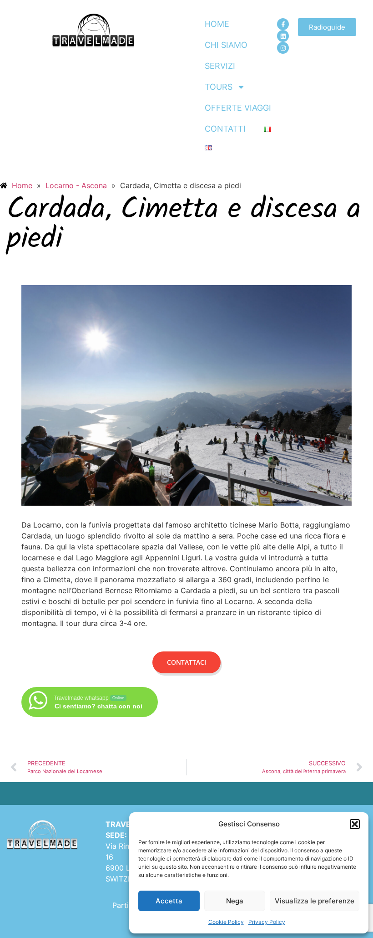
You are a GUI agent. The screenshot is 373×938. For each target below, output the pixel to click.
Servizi (220, 66)
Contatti (225, 128)
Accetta (169, 901)
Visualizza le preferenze (314, 901)
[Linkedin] (283, 36)
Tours (218, 87)
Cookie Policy (226, 921)
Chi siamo (226, 45)
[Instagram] (283, 48)
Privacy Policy (266, 921)
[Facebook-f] (283, 24)
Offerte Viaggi (238, 108)
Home (217, 24)
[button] (354, 824)
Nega (234, 901)
